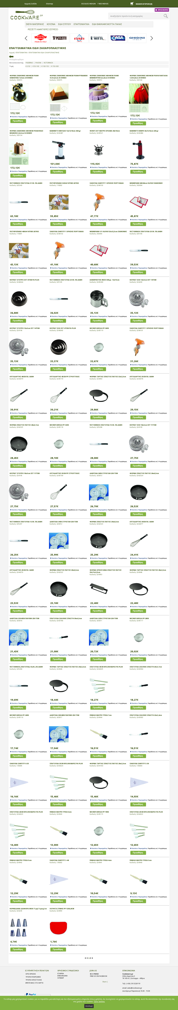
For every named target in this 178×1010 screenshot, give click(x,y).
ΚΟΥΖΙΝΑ (51, 24)
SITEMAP (60, 978)
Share (104, 982)
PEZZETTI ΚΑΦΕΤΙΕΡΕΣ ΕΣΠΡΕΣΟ (43, 29)
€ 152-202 (55, 66)
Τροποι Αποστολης (34, 980)
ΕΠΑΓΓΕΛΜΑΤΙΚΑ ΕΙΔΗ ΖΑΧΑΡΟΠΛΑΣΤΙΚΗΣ (44, 52)
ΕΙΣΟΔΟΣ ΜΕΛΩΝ (88, 3)
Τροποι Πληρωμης (33, 977)
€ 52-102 (36, 66)
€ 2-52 (28, 66)
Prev (26, 40)
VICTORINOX (48, 63)
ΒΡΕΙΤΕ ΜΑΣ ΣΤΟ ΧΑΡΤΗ (34, 983)
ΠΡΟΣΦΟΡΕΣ (163, 10)
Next (152, 40)
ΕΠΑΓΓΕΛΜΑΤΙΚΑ (81, 24)
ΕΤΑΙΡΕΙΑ (60, 973)
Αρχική (11, 52)
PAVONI (38, 63)
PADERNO (29, 63)
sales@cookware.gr (134, 988)
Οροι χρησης (31, 974)
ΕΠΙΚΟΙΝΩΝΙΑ (62, 976)
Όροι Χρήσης (99, 1001)
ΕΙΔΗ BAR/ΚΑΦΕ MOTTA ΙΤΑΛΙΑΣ (107, 24)
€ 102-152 (45, 66)
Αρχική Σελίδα (30, 3)
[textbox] (136, 16)
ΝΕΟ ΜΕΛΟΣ (104, 3)
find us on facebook (98, 976)
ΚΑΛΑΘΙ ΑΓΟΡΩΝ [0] (144, 4)
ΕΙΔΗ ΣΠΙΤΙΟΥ (64, 24)
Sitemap (49, 3)
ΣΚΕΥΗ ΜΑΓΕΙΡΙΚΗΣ (35, 24)
